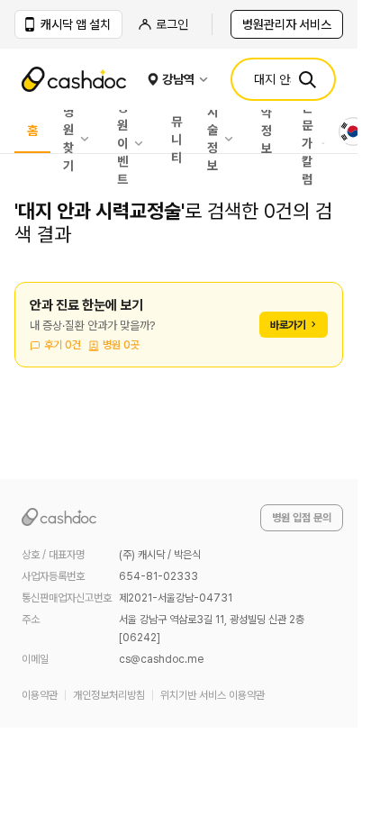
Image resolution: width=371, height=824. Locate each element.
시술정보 (212, 138)
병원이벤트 (122, 143)
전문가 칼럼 (307, 143)
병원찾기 (68, 138)
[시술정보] (233, 138)
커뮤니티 (176, 131)
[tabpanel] (178, 335)
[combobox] (353, 131)
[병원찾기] (89, 138)
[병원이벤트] (143, 143)
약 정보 (266, 131)
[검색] (307, 79)
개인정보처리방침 (109, 695)
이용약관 (40, 695)
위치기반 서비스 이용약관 (212, 695)
